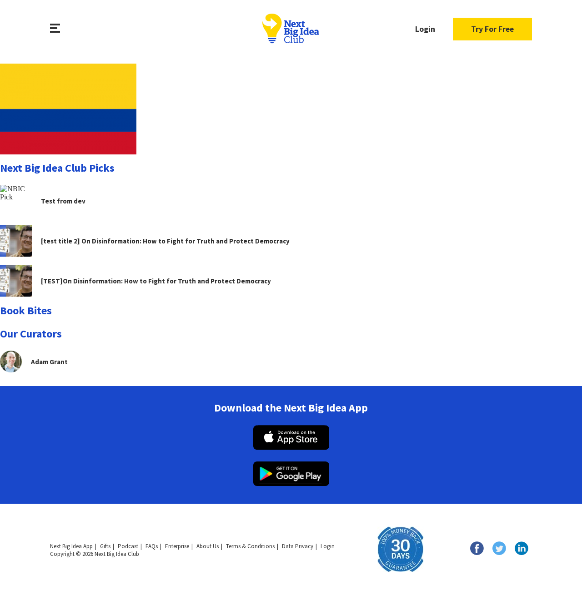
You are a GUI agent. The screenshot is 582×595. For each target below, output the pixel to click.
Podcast (128, 546)
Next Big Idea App (71, 546)
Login (425, 29)
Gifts (105, 546)
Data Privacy (297, 546)
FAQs (152, 546)
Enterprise (177, 546)
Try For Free (492, 29)
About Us (207, 546)
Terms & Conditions (250, 546)
